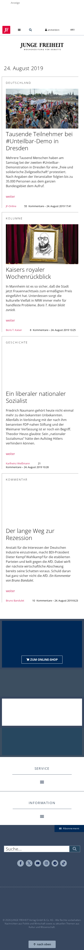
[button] (19, 30)
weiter (10, 196)
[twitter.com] (29, 863)
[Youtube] (37, 863)
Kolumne (14, 218)
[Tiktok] (63, 863)
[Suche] (74, 849)
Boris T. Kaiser (14, 330)
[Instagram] (46, 863)
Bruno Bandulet (15, 600)
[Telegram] (55, 863)
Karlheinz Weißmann (18, 463)
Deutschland (18, 83)
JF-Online (11, 206)
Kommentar (17, 479)
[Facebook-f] (20, 863)
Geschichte (17, 342)
